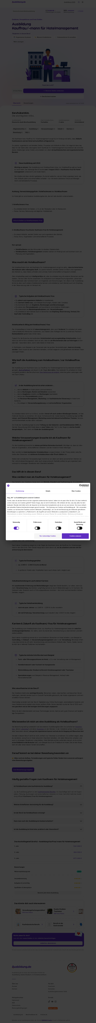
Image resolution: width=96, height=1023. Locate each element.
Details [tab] (48, 491)
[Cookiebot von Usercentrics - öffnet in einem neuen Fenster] (80, 485)
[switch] (37, 528)
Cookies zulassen (75, 536)
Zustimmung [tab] (20, 491)
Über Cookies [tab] (76, 491)
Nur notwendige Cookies (48, 536)
